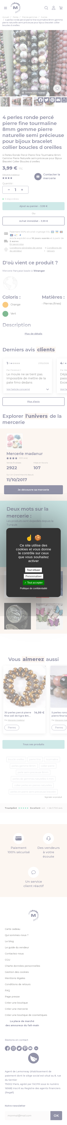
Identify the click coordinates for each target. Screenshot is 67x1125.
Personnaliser (34, 576)
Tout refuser (33, 570)
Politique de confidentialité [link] (33, 588)
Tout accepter (35, 582)
